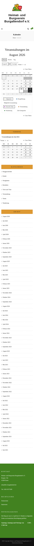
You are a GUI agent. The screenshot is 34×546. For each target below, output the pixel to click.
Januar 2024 (6, 333)
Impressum (4, 504)
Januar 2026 (6, 243)
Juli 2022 (5, 400)
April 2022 (6, 414)
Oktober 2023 (6, 342)
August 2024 (6, 306)
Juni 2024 (5, 315)
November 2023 (7, 337)
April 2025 (6, 279)
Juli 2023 (5, 355)
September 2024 (7, 302)
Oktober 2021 (6, 432)
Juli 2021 (5, 445)
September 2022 (7, 391)
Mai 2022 (5, 409)
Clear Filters (28, 69)
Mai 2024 (5, 319)
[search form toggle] (28, 29)
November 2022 (7, 382)
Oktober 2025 (6, 252)
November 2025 (7, 248)
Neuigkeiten (6, 180)
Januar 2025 (6, 288)
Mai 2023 (5, 364)
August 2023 (6, 351)
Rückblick (5, 185)
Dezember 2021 (7, 423)
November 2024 (7, 293)
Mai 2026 (5, 230)
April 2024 (6, 324)
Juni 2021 (5, 450)
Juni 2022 (5, 405)
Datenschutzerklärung (17, 543)
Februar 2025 (6, 284)
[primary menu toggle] (2, 29)
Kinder (4, 176)
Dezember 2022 (7, 378)
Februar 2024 (6, 328)
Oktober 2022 (6, 387)
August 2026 (6, 216)
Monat (4, 59)
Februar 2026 (6, 239)
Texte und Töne (7, 189)
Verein (4, 198)
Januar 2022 (6, 418)
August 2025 (6, 261)
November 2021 (7, 427)
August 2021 (6, 441)
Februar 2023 (6, 369)
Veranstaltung (6, 194)
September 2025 (7, 257)
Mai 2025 (5, 275)
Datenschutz (4, 501)
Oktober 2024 (6, 297)
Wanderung (6, 203)
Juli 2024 (5, 310)
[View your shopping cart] (31, 29)
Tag (14, 59)
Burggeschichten (7, 171)
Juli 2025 (5, 266)
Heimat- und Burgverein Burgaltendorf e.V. (17, 18)
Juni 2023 (5, 360)
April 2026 (6, 234)
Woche (10, 59)
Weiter (20, 64)
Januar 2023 (6, 373)
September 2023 (7, 346)
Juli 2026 (5, 221)
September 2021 (7, 436)
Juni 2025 (5, 270)
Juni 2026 (5, 225)
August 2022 (6, 396)
